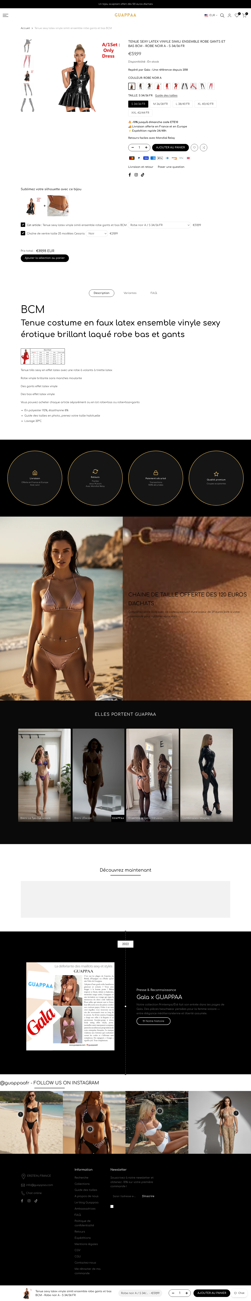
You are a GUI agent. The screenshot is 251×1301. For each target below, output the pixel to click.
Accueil (25, 28)
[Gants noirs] (184, 86)
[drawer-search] (222, 15)
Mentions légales (86, 1244)
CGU (78, 1256)
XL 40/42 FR (206, 104)
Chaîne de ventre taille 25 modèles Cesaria (56, 233)
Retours (80, 1231)
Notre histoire (155, 1021)
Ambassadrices (85, 1208)
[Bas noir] (202, 86)
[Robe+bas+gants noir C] (149, 86)
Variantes (130, 293)
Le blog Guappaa (86, 1202)
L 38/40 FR (183, 104)
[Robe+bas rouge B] (167, 86)
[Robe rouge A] (158, 86)
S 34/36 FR (138, 104)
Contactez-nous (85, 1262)
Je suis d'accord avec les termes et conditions (134, 1206)
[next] (115, 75)
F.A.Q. (154, 293)
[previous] (43, 75)
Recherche (81, 1177)
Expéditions (83, 1238)
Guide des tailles (166, 95)
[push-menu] (5, 15)
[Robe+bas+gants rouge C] (175, 86)
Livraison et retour (140, 167)
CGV (77, 1250)
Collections (82, 1184)
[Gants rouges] (193, 86)
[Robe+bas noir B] (140, 86)
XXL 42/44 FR (140, 112)
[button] (194, 147)
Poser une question (171, 167)
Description (102, 293)
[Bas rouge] (211, 86)
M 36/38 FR (160, 104)
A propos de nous (86, 1196)
